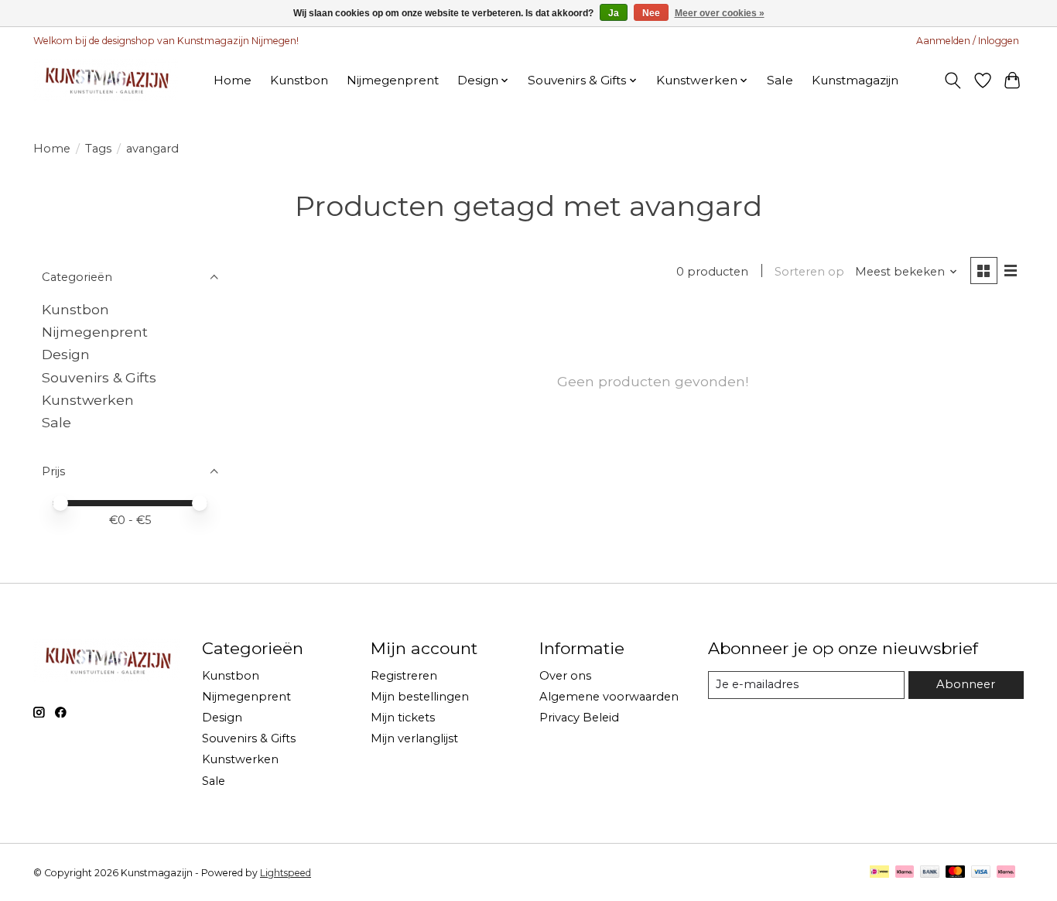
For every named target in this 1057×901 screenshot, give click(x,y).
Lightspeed (285, 873)
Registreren (404, 676)
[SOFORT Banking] (904, 872)
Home (232, 80)
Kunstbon (299, 80)
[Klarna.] (1006, 872)
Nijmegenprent (393, 80)
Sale (780, 80)
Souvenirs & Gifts (99, 377)
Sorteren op (809, 272)
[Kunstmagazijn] (105, 80)
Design (66, 354)
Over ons (565, 676)
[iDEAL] (879, 872)
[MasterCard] (956, 872)
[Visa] (981, 872)
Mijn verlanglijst (414, 738)
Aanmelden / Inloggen (967, 40)
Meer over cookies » (720, 13)
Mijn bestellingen (420, 697)
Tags (98, 149)
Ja (613, 13)
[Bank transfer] (930, 872)
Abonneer (965, 684)
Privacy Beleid (579, 718)
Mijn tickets (403, 718)
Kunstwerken (88, 400)
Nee (651, 13)
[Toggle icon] (953, 80)
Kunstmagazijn (855, 80)
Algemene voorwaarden (609, 697)
